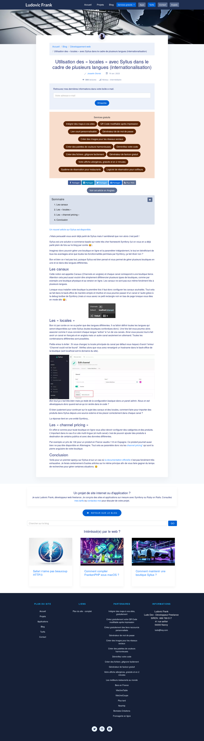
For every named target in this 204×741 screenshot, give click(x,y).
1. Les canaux (61, 204)
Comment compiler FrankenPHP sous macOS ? (101, 573)
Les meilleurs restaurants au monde (122, 680)
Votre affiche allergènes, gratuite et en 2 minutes (102, 161)
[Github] (102, 729)
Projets (100, 4)
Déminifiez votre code (127, 146)
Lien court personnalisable (84, 131)
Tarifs (151, 4)
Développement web (80, 46)
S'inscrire (102, 103)
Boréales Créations (121, 710)
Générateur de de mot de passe (117, 131)
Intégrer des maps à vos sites (80, 123)
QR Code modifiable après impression (119, 123)
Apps (142, 4)
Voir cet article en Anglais (102, 190)
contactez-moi (94, 500)
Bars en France (122, 685)
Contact (162, 4)
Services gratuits (125, 4)
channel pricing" (135, 445)
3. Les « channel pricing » (66, 214)
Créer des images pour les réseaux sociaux (102, 139)
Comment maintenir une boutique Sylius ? (150, 573)
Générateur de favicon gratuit (123, 154)
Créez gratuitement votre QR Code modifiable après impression (121, 621)
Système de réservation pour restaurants (81, 169)
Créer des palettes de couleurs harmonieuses (88, 146)
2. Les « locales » (62, 209)
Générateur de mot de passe (121, 635)
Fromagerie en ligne (122, 716)
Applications (42, 621)
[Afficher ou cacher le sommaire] (150, 199)
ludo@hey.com (161, 630)
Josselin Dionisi (94, 73)
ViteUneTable (122, 690)
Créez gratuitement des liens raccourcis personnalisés (121, 629)
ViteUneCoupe (121, 695)
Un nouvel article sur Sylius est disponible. (70, 229)
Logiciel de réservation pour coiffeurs (125, 169)
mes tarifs (79, 500)
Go (172, 523)
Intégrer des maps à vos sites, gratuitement (122, 612)
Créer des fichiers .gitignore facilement (85, 154)
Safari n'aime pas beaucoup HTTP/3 (50, 573)
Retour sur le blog (103, 512)
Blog (111, 4)
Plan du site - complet (82, 611)
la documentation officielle (117, 459)
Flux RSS (130, 182)
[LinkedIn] (109, 729)
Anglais (174, 4)
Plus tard (122, 700)
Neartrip (121, 705)
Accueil (88, 4)
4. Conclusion (61, 219)
